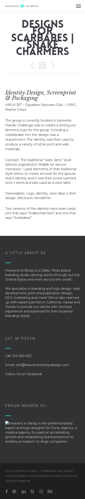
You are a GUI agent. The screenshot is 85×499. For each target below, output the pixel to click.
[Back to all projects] (42, 65)
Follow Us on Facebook (23, 374)
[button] (78, 6)
